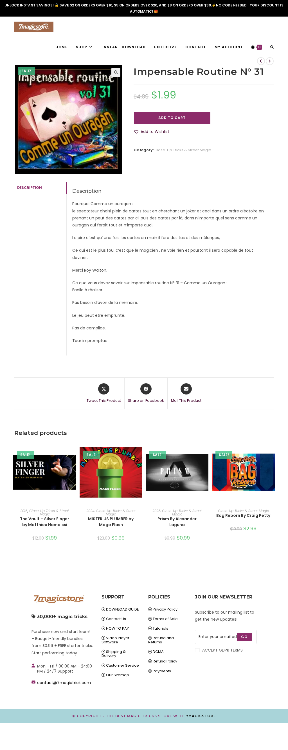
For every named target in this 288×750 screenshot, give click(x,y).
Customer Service (122, 665)
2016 (24, 510)
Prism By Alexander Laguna (177, 521)
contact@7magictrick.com (64, 682)
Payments (162, 671)
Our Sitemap (117, 675)
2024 (90, 510)
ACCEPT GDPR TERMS (222, 650)
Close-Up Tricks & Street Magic (182, 150)
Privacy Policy (165, 609)
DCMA (158, 651)
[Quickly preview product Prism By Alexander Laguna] (205, 451)
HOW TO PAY (117, 628)
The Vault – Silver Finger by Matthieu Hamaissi (44, 521)
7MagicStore (201, 716)
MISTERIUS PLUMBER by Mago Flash (111, 521)
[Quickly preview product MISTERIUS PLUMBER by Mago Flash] (139, 451)
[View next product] (270, 61)
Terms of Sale (165, 618)
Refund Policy (165, 661)
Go (244, 636)
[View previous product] (261, 61)
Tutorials (160, 628)
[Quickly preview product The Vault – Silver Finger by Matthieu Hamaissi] (73, 451)
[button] (115, 72)
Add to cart (172, 117)
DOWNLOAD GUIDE (122, 609)
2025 (156, 510)
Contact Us (116, 618)
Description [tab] (29, 187)
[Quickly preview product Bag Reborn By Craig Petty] (272, 451)
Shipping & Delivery (114, 653)
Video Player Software (115, 640)
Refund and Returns (161, 640)
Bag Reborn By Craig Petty (243, 515)
